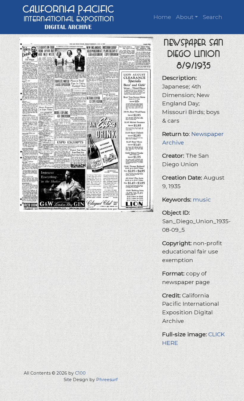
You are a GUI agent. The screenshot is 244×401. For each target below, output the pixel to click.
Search (212, 16)
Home (162, 16)
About (184, 16)
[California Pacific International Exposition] (68, 16)
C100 (80, 373)
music (202, 199)
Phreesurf (107, 379)
